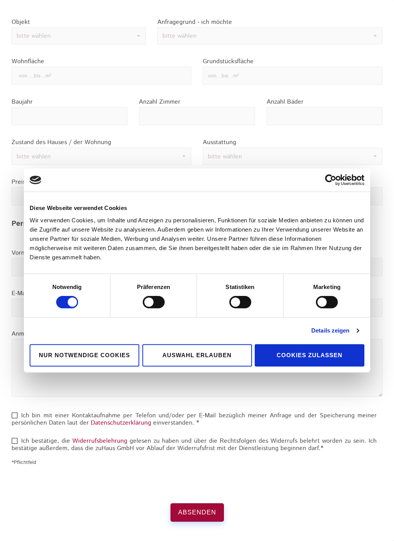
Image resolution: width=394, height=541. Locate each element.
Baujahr (22, 102)
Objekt (21, 22)
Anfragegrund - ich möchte (194, 22)
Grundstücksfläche (228, 62)
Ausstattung (219, 142)
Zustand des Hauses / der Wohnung (61, 142)
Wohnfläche (28, 62)
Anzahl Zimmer (159, 102)
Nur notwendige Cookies (84, 355)
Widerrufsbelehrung (99, 441)
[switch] (154, 302)
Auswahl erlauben (197, 355)
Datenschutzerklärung (121, 422)
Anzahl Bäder (285, 102)
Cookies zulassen (309, 355)
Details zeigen (330, 330)
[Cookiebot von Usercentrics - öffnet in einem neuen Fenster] (330, 180)
